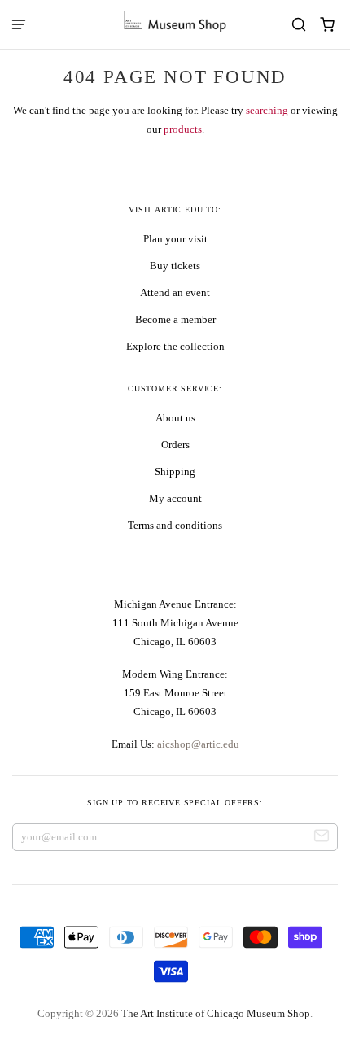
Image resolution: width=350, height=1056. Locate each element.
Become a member (175, 319)
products (183, 129)
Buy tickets (175, 266)
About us (175, 418)
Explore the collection (175, 346)
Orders (175, 445)
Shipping (175, 471)
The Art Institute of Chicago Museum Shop (215, 1013)
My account (175, 498)
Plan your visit (175, 239)
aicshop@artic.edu (197, 744)
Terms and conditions (175, 525)
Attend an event (175, 292)
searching (267, 110)
